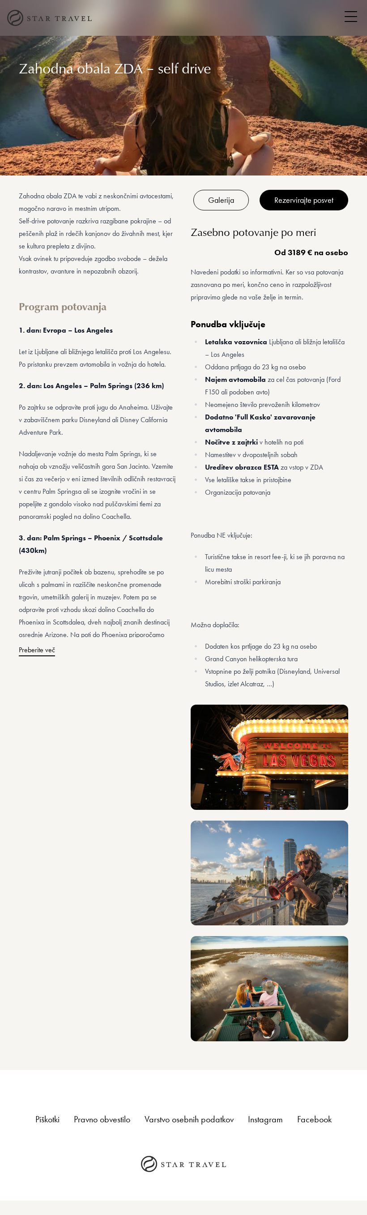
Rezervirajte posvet (303, 200)
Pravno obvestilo (102, 1119)
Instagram (265, 1119)
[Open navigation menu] (351, 17)
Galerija (221, 200)
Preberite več (37, 650)
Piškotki (47, 1119)
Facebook (314, 1119)
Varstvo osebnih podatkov (189, 1119)
